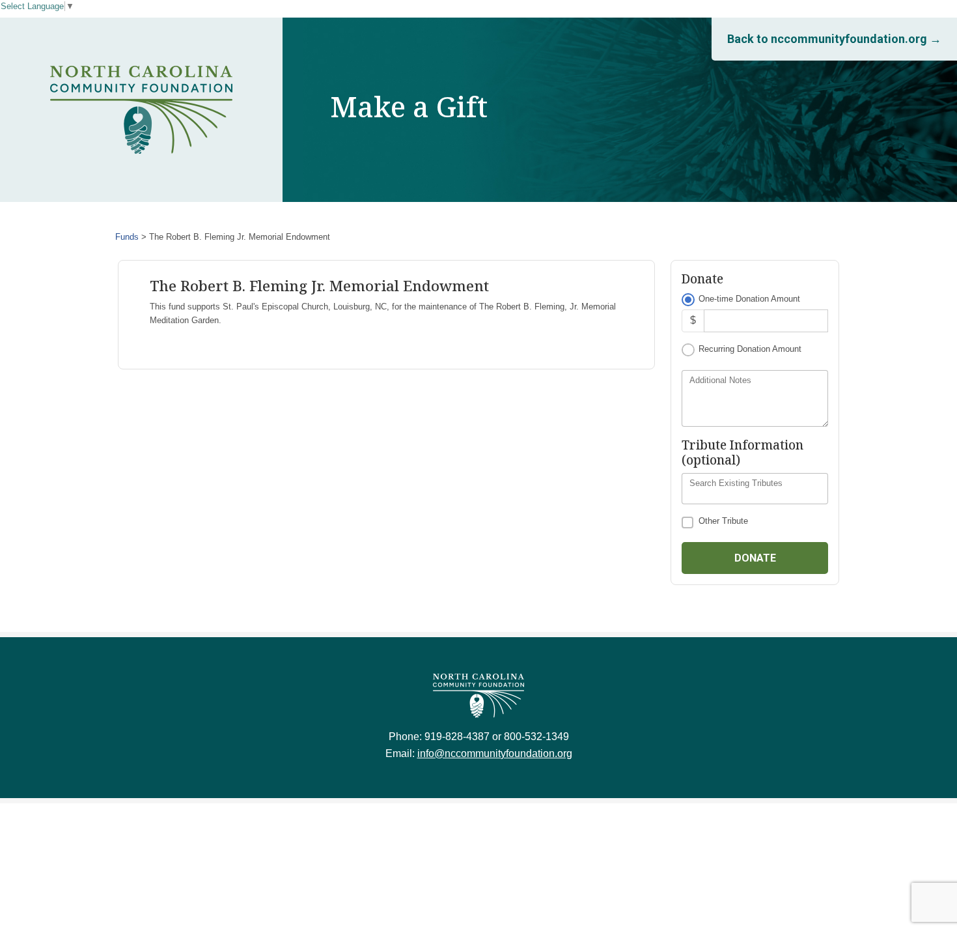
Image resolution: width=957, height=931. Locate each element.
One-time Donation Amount (749, 299)
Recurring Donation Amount (750, 349)
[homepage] (141, 110)
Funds (127, 237)
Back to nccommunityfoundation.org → (834, 39)
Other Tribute (723, 521)
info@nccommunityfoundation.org (494, 753)
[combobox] (755, 488)
